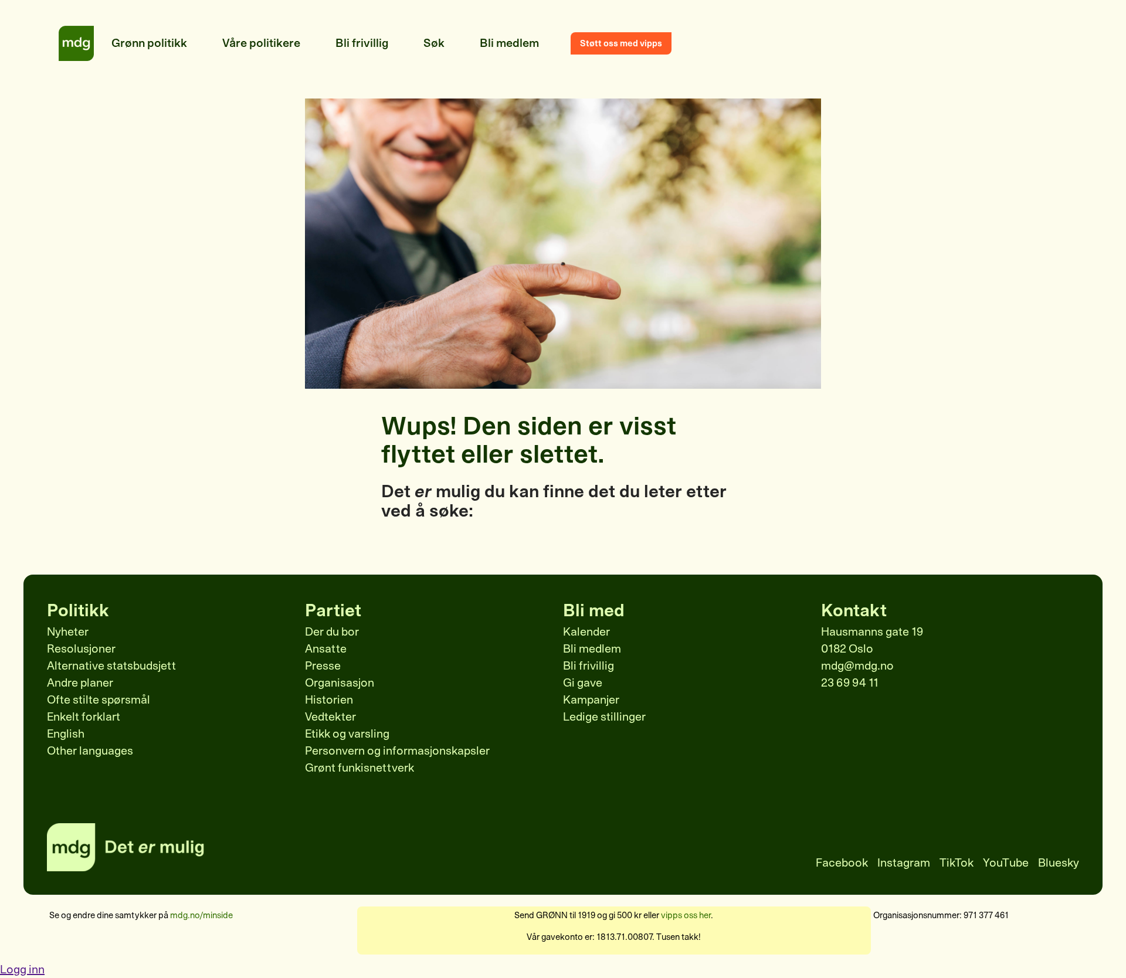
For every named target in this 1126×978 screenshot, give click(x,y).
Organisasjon (339, 683)
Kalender (586, 632)
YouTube (1006, 863)
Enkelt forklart (83, 717)
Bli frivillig (588, 666)
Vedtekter (330, 717)
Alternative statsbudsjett (111, 666)
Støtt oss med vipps (621, 43)
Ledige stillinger (604, 717)
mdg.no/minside (201, 915)
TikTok (957, 863)
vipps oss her (686, 915)
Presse (323, 666)
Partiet (333, 610)
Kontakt (854, 610)
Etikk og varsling (347, 734)
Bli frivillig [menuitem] (361, 43)
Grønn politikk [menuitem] (149, 43)
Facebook (842, 863)
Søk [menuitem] (434, 43)
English (65, 734)
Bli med (594, 610)
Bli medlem (592, 649)
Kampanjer (591, 700)
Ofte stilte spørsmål (98, 700)
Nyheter (68, 632)
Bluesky (1058, 863)
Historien (329, 700)
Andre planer (80, 683)
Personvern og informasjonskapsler (397, 751)
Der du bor (332, 632)
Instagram (903, 863)
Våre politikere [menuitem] (261, 43)
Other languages (90, 751)
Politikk (78, 610)
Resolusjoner (81, 649)
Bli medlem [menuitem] (509, 43)
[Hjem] (76, 43)
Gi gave (582, 683)
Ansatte (326, 649)
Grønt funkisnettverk (359, 768)
